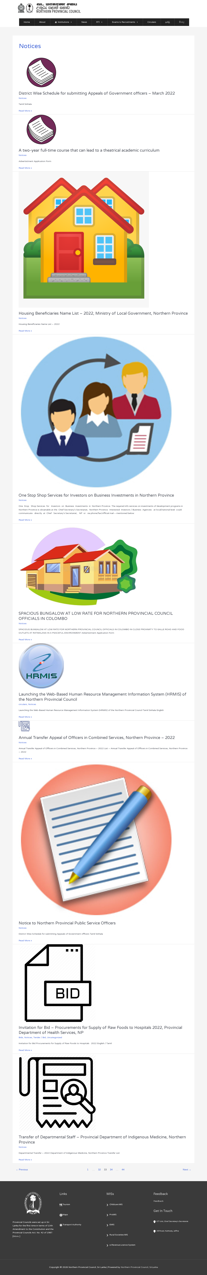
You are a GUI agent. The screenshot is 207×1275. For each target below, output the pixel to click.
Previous (22, 1169)
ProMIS (113, 1214)
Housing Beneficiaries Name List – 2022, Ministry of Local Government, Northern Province (103, 313)
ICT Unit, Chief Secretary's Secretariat (172, 1221)
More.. (16, 1236)
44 (123, 1169)
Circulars (151, 22)
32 (99, 1169)
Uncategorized (54, 1037)
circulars (23, 704)
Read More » (25, 110)
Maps (65, 1214)
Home (27, 22)
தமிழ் (167, 22)
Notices (23, 98)
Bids (21, 1037)
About (42, 22)
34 (111, 1169)
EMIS (112, 1224)
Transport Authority (72, 1224)
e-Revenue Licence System (122, 1245)
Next (187, 1169)
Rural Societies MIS (119, 1235)
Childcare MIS (116, 1204)
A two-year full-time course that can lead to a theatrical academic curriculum (89, 150)
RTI (98, 22)
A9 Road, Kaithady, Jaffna (168, 1231)
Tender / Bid (39, 1037)
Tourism (66, 1204)
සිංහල (182, 22)
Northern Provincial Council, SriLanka (139, 1267)
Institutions (63, 22)
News (84, 22)
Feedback (158, 1201)
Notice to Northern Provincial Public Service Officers (67, 923)
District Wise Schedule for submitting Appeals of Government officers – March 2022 (97, 93)
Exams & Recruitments (123, 22)
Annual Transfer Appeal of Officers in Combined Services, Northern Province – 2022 (97, 737)
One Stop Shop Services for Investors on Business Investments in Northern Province (96, 495)
